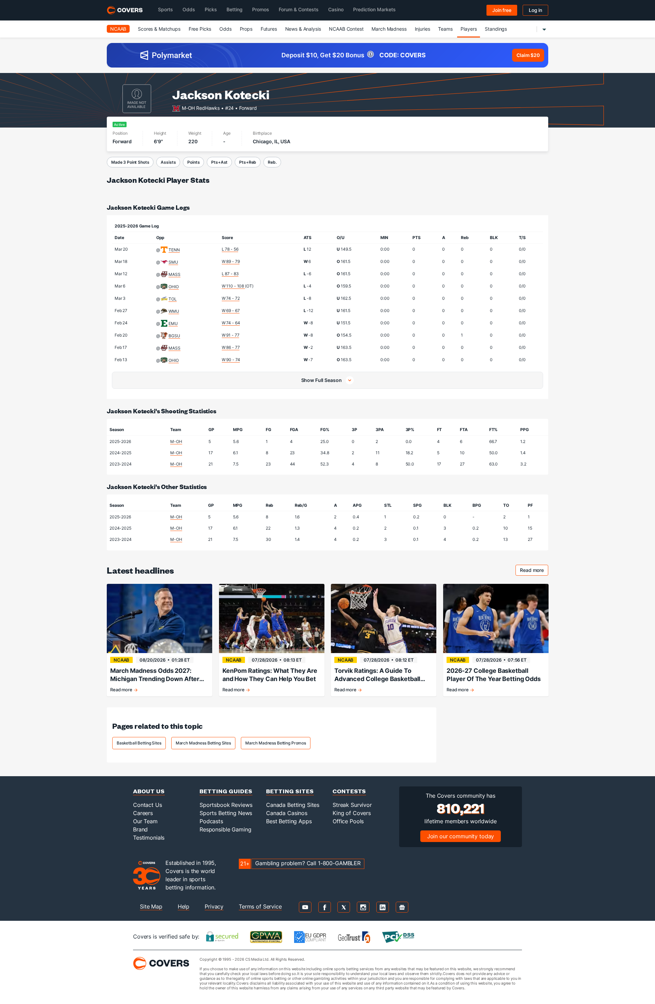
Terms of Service (260, 906)
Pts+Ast (219, 162)
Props (246, 29)
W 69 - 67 (231, 310)
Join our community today (460, 836)
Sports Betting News (226, 813)
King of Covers (352, 813)
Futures (269, 29)
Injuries (422, 29)
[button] (327, 380)
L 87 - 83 (230, 273)
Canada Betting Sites (292, 804)
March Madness (389, 29)
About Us (149, 791)
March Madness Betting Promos (275, 742)
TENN (174, 249)
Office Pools (348, 821)
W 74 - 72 (231, 298)
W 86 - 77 (231, 347)
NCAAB (118, 29)
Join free (501, 10)
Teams (445, 29)
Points (193, 162)
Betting (235, 9)
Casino (336, 9)
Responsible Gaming (225, 829)
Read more (534, 571)
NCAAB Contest (346, 29)
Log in (535, 10)
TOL (173, 298)
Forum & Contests (299, 9)
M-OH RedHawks (201, 107)
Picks (211, 9)
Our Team (145, 821)
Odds (189, 9)
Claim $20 (528, 55)
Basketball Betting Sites (139, 742)
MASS (174, 274)
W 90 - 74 (231, 359)
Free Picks (200, 29)
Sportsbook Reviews (226, 804)
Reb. (272, 162)
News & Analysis (303, 29)
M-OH (176, 441)
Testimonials (148, 837)
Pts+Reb (247, 162)
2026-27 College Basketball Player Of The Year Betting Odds (494, 674)
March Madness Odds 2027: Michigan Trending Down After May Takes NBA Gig (154, 675)
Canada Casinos (286, 813)
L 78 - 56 (230, 249)
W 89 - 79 (231, 261)
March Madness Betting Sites (203, 742)
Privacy (214, 906)
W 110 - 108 (233, 286)
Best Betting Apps (289, 821)
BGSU (174, 335)
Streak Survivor (352, 804)
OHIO (173, 286)
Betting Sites (290, 791)
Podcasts (211, 821)
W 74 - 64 (231, 322)
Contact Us (147, 804)
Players (469, 29)
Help (183, 906)
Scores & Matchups (159, 29)
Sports (165, 9)
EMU (173, 323)
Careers (143, 813)
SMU (173, 262)
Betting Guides (226, 791)
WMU (174, 311)
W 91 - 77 (230, 335)
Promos (260, 9)
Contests (349, 791)
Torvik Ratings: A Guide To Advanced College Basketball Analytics (377, 675)
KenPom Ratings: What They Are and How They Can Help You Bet (269, 674)
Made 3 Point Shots (130, 162)
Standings (496, 29)
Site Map (151, 906)
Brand (140, 829)
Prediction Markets (374, 9)
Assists (168, 162)
